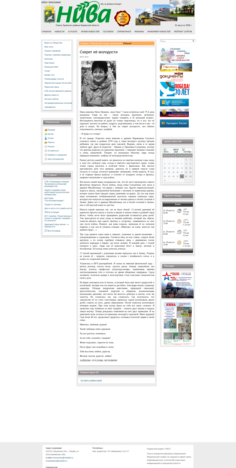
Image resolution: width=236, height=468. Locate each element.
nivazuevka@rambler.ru (62, 458)
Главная (83, 43)
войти (44, 2)
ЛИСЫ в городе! (51, 212)
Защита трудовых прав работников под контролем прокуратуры (56, 192)
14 (182, 168)
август (176, 149)
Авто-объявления (56, 159)
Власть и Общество (53, 43)
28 (182, 176)
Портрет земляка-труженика (57, 55)
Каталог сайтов (51, 99)
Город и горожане (52, 51)
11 (169, 168)
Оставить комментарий (91, 380)
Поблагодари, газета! (54, 79)
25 (169, 176)
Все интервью (54, 231)
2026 (176, 151)
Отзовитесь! (53, 151)
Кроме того (49, 75)
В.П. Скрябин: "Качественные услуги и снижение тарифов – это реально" (57, 218)
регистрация (55, 2)
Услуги (51, 138)
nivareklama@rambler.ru (56, 461)
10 (165, 168)
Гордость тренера (52, 204)
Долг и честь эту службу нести (58, 208)
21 (182, 172)
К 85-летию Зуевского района (57, 91)
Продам (51, 130)
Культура (48, 59)
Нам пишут (49, 63)
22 (186, 172)
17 (165, 172)
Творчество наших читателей (57, 83)
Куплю (50, 134)
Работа (51, 142)
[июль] (167, 150)
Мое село (48, 47)
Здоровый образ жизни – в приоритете (56, 225)
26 (173, 176)
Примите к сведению (57, 155)
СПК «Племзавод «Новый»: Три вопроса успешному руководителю (57, 184)
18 (169, 172)
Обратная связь (51, 87)
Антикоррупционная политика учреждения (58, 105)
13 (177, 168)
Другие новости (51, 95)
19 (173, 172)
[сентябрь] (186, 150)
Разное (51, 146)
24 (165, 176)
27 (177, 176)
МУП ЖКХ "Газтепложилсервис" (54, 199)
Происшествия (51, 67)
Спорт (47, 71)
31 (165, 180)
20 (177, 172)
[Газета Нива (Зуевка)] (49, 23)
